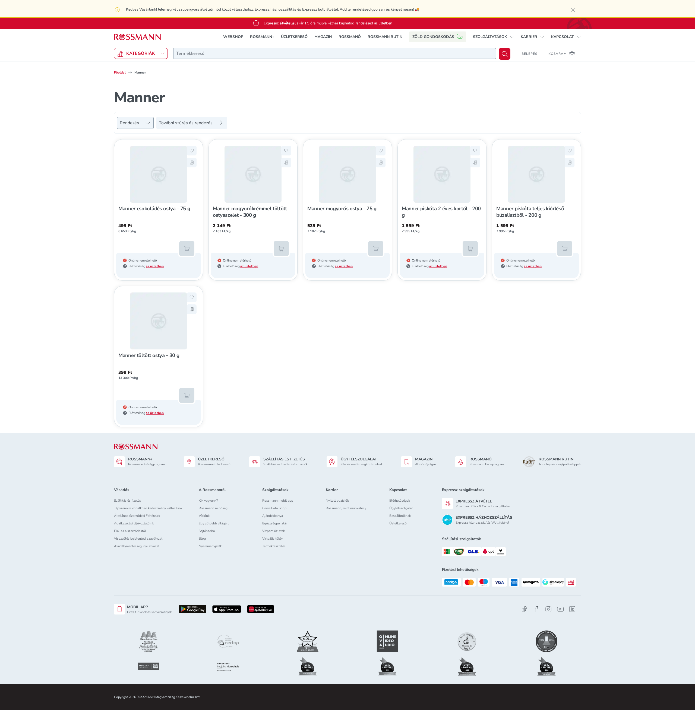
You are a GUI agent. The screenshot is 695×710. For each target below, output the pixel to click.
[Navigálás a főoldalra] (137, 37)
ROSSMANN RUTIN (385, 36)
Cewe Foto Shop (274, 508)
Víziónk (204, 516)
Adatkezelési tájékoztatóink (134, 523)
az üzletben (155, 266)
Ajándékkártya (272, 516)
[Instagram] (548, 609)
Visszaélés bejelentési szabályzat (138, 538)
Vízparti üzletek (273, 531)
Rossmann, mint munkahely (346, 508)
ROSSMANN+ (262, 36)
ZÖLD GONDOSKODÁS (433, 36)
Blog (202, 538)
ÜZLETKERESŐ (294, 36)
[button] (493, 37)
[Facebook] (536, 609)
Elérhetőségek (399, 500)
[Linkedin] (572, 609)
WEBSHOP (233, 36)
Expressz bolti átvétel (320, 9)
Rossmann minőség (213, 508)
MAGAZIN (323, 36)
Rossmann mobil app (277, 500)
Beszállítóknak (400, 516)
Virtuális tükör (272, 538)
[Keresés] (504, 54)
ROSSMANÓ (350, 36)
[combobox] (334, 53)
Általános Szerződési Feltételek (137, 516)
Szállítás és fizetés (127, 500)
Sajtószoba (207, 531)
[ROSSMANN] (135, 447)
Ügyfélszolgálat (401, 508)
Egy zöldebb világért (214, 523)
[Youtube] (560, 609)
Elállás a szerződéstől (130, 531)
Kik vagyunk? (208, 500)
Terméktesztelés (274, 546)
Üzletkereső (398, 523)
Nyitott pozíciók (337, 500)
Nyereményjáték (210, 546)
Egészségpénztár (274, 523)
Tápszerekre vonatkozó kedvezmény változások (148, 508)
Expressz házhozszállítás (275, 9)
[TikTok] (524, 609)
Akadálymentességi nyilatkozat (136, 546)
